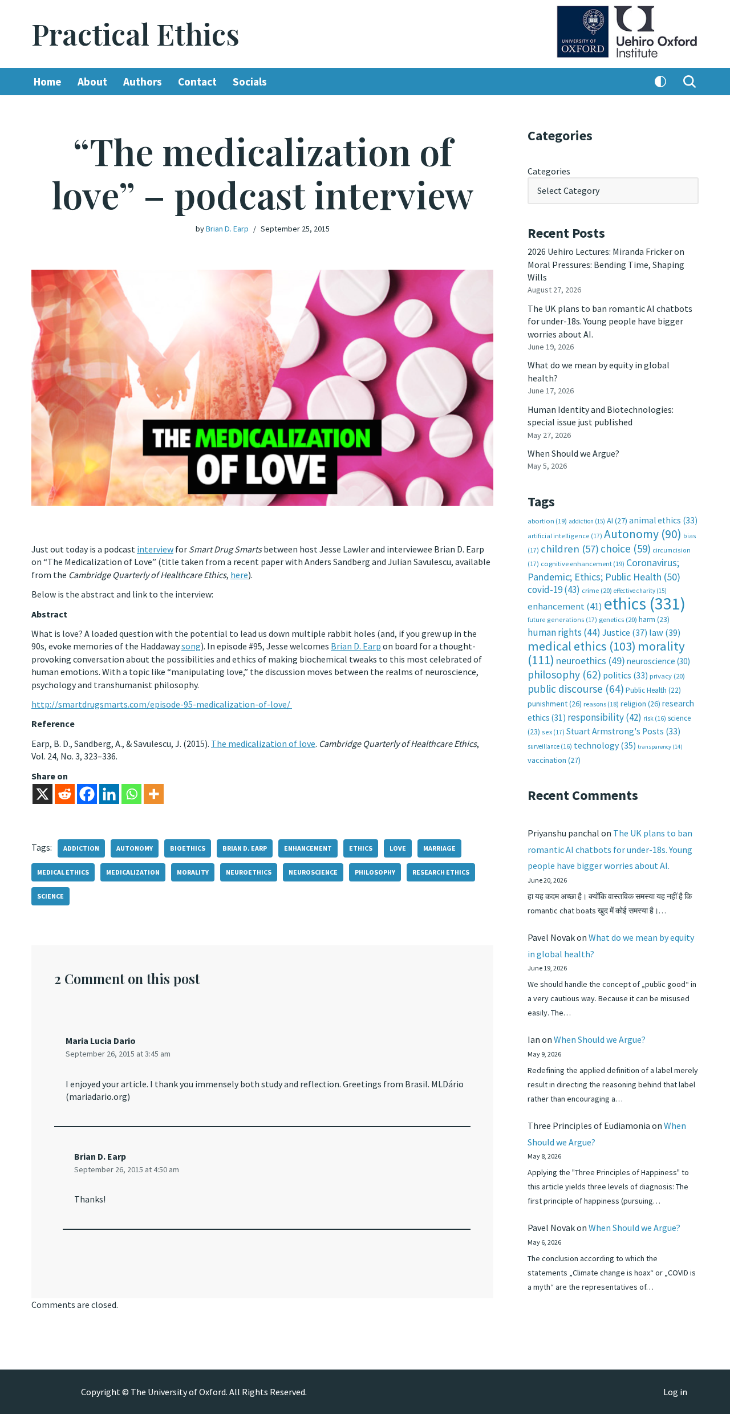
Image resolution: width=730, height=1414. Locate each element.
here (239, 574)
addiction (81, 848)
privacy (667, 676)
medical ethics (63, 872)
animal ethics (663, 520)
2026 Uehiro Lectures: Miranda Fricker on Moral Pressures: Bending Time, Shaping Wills (606, 264)
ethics (360, 848)
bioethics (187, 848)
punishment (555, 703)
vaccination (554, 760)
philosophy (375, 872)
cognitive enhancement (582, 563)
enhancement (308, 848)
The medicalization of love (263, 743)
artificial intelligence (565, 535)
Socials (250, 81)
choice (626, 548)
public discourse (576, 689)
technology (605, 745)
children (570, 548)
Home (48, 81)
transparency (660, 746)
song (191, 646)
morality (193, 872)
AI (617, 520)
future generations (562, 619)
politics (625, 675)
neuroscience (313, 872)
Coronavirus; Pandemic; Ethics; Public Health (604, 569)
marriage (439, 848)
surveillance (550, 746)
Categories (549, 171)
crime (597, 590)
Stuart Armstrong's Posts (623, 731)
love (398, 848)
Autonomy (134, 848)
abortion (547, 521)
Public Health (653, 690)
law (664, 633)
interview (155, 549)
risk (654, 718)
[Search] (689, 81)
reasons (601, 704)
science (50, 896)
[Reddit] (65, 794)
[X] (42, 794)
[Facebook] (87, 794)
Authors (142, 81)
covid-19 (554, 589)
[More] (154, 794)
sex (553, 732)
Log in (675, 1391)
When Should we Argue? (573, 453)
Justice (624, 632)
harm (654, 619)
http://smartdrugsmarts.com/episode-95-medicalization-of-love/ (161, 704)
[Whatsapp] (131, 794)
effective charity (640, 591)
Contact (197, 81)
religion (640, 703)
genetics (618, 619)
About (92, 81)
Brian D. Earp (227, 229)
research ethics (440, 872)
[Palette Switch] (660, 81)
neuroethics (248, 872)
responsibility (604, 717)
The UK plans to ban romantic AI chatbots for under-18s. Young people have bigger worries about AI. (610, 321)
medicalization (133, 872)
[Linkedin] (109, 794)
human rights (564, 632)
